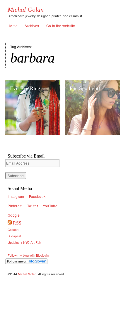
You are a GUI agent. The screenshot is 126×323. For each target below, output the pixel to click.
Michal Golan (26, 9)
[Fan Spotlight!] (92, 107)
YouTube (50, 205)
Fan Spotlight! (85, 88)
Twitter (32, 205)
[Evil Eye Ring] (32, 107)
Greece (13, 229)
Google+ (15, 215)
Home (13, 25)
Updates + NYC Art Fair (24, 242)
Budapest (14, 236)
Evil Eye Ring (25, 88)
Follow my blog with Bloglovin (28, 255)
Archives (32, 25)
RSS (17, 222)
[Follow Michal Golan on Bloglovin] (33, 261)
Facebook (37, 196)
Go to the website (60, 25)
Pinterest (15, 205)
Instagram (16, 196)
